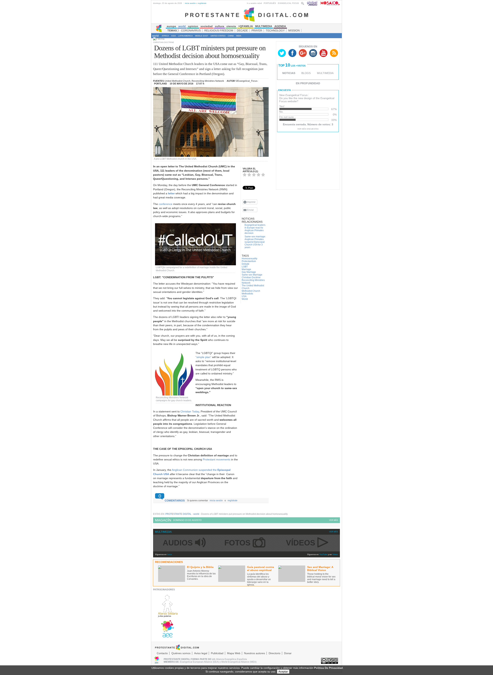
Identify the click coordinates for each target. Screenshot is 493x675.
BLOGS (306, 73)
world (155, 35)
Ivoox (169, 554)
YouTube (323, 554)
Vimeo (335, 554)
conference (165, 204)
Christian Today (189, 411)
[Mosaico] (329, 3)
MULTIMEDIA (325, 73)
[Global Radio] (312, 3)
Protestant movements (216, 459)
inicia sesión (190, 3)
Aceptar (283, 671)
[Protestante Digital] (246, 14)
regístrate (202, 3)
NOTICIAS (288, 73)
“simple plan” (203, 357)
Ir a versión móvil (254, 3)
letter (171, 193)
